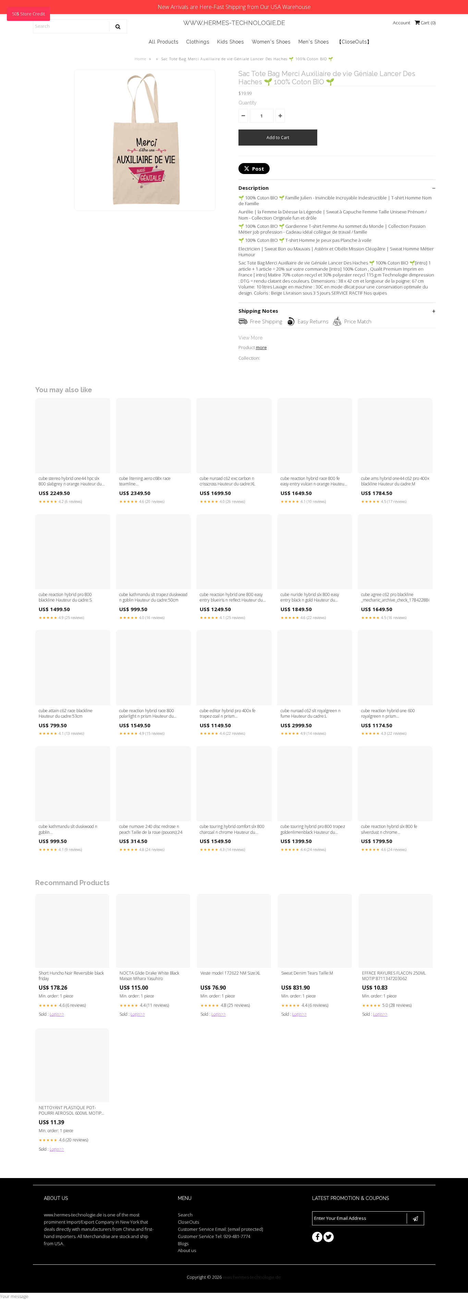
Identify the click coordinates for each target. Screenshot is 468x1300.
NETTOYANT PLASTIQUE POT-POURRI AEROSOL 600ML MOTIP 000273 (70, 1111)
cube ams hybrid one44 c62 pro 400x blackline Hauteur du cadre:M (395, 481)
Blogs (183, 1243)
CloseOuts (188, 1222)
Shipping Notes (258, 311)
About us (187, 1250)
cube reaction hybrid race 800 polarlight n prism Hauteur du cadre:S (146, 714)
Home (140, 58)
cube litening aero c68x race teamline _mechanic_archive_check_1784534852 (153, 481)
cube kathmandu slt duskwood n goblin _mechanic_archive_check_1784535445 (73, 829)
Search (185, 1215)
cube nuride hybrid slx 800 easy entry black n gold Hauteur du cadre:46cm (310, 598)
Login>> (57, 1014)
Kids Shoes (230, 42)
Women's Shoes (271, 42)
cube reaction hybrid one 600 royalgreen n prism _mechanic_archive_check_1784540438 (395, 714)
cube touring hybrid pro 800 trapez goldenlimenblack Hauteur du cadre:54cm (313, 829)
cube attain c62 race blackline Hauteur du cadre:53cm (66, 713)
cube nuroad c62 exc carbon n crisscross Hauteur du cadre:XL (227, 481)
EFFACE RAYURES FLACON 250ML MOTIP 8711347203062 (394, 975)
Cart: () (427, 23)
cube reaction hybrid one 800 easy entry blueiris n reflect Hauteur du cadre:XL (231, 598)
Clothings (197, 42)
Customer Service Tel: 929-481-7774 (214, 1236)
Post (258, 168)
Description (253, 188)
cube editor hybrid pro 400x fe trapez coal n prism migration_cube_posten (228, 714)
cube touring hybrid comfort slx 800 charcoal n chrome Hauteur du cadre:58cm (232, 829)
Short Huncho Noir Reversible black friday (71, 975)
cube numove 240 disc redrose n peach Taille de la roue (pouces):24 (150, 829)
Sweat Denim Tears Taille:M (307, 973)
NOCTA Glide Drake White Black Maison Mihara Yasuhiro (149, 975)
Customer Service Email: (220, 1229)
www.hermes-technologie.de (234, 22)
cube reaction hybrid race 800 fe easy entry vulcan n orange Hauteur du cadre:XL (313, 481)
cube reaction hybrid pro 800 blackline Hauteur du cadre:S (65, 597)
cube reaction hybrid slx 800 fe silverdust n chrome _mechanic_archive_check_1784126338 (395, 829)
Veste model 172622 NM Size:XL (230, 973)
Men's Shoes (313, 42)
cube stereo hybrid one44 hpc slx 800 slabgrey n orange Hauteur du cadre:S (70, 481)
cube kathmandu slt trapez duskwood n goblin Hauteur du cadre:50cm (153, 597)
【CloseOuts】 (354, 42)
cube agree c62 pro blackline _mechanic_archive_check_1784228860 (395, 597)
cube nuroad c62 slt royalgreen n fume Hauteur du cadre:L (311, 713)
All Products (163, 42)
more (261, 347)
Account (401, 23)
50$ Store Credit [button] (28, 14)
